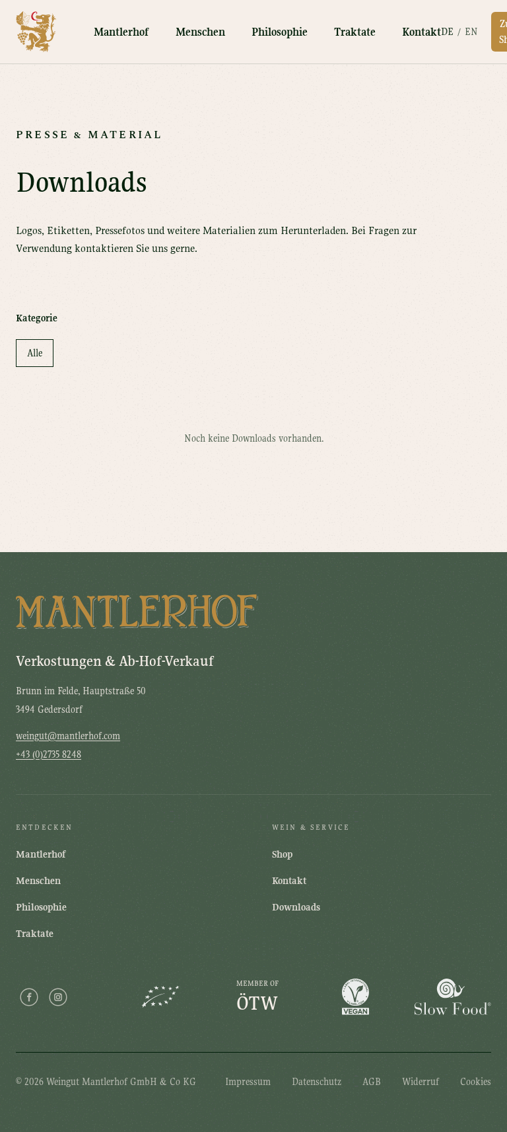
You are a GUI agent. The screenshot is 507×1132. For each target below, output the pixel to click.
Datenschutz (316, 1082)
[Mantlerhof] (36, 31)
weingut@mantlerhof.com (68, 736)
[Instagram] (58, 997)
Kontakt (421, 32)
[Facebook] (29, 997)
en (471, 32)
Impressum (248, 1082)
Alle (34, 353)
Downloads (296, 907)
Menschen (200, 32)
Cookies (475, 1082)
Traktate (355, 32)
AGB (371, 1082)
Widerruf (420, 1082)
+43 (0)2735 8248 (48, 754)
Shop (282, 854)
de (447, 32)
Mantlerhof (121, 32)
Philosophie (280, 32)
